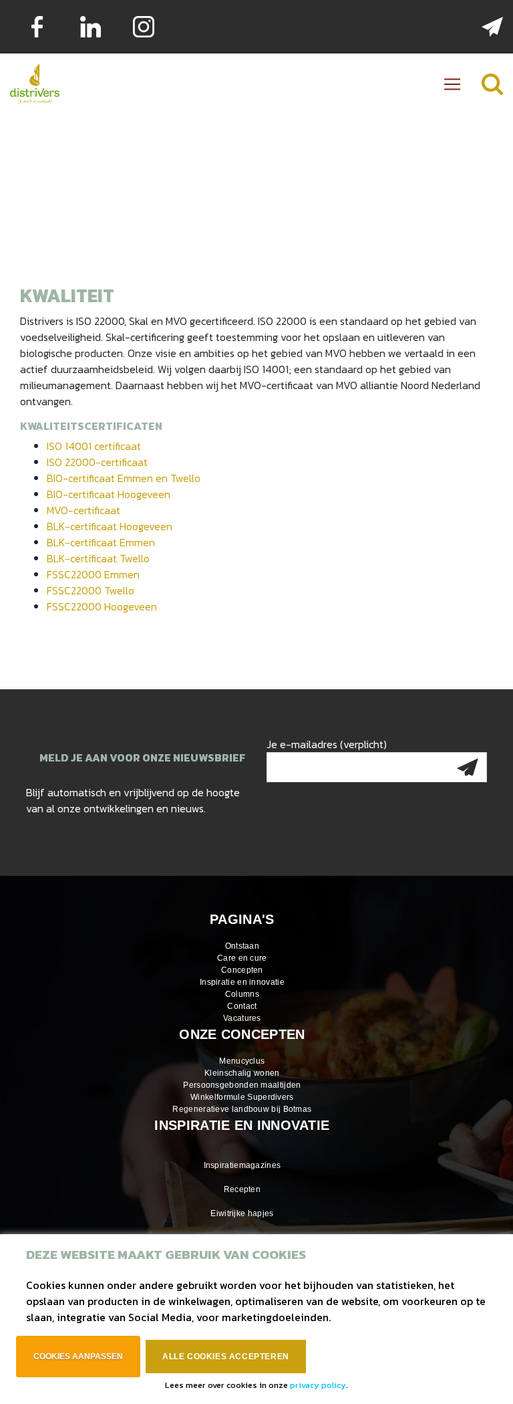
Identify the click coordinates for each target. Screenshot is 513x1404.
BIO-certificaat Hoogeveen (108, 494)
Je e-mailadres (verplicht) (327, 744)
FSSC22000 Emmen (93, 574)
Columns (242, 994)
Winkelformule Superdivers (242, 1097)
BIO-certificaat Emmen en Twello (123, 478)
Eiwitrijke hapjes (241, 1213)
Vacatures (242, 1018)
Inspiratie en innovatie (242, 982)
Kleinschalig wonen (241, 1073)
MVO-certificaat (83, 510)
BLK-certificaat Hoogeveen (109, 526)
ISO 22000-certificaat (97, 462)
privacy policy (318, 1385)
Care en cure (242, 958)
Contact (241, 1006)
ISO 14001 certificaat (94, 446)
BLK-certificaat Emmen (101, 542)
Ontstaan (242, 946)
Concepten (242, 970)
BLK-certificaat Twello (98, 558)
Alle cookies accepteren (225, 1356)
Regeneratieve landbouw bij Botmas (241, 1109)
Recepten (242, 1189)
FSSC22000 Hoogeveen (102, 606)
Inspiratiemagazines (242, 1165)
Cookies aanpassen (78, 1356)
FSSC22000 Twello (90, 590)
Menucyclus (242, 1061)
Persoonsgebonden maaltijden (242, 1085)
